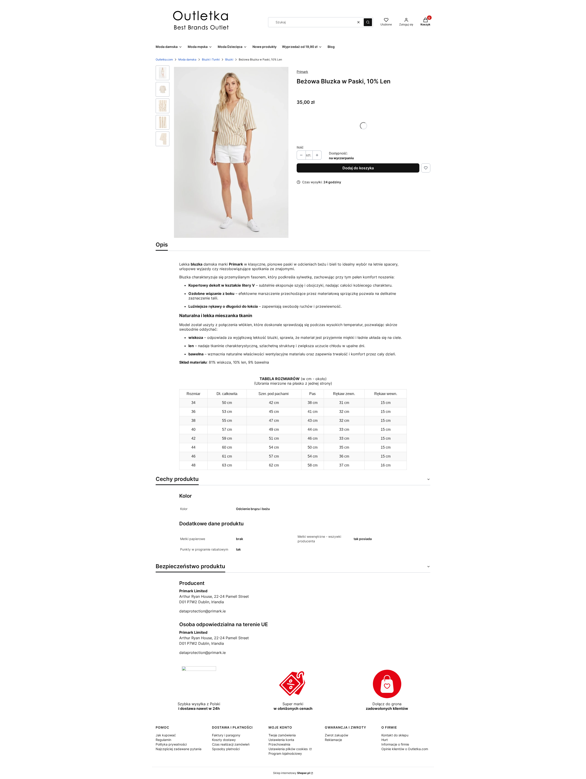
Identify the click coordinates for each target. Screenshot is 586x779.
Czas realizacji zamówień (231, 744)
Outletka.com (164, 59)
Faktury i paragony (226, 735)
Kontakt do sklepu (394, 735)
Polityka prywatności (171, 744)
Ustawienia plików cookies (289, 749)
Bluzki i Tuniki (211, 59)
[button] (368, 22)
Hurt (384, 740)
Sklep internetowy (291, 773)
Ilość (300, 147)
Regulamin (163, 740)
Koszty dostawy (224, 740)
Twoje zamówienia (282, 735)
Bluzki (229, 59)
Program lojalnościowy (285, 753)
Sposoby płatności (226, 749)
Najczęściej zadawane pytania (178, 749)
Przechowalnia (279, 744)
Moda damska (187, 59)
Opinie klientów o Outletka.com (404, 749)
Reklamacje (333, 740)
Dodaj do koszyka (358, 168)
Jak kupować (166, 735)
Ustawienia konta (281, 740)
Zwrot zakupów (336, 735)
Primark (302, 72)
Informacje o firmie (395, 744)
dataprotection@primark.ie (202, 611)
